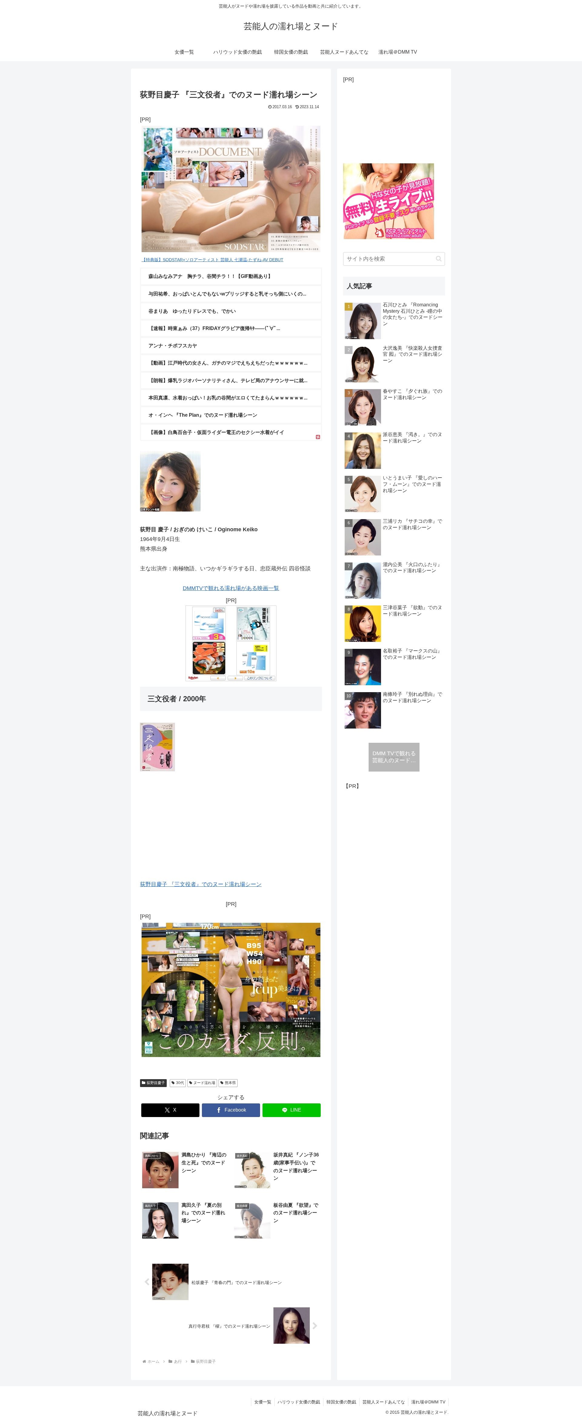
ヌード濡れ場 (204, 1083)
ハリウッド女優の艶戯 (299, 1401)
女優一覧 (262, 1401)
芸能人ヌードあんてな (384, 1401)
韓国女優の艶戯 (341, 1401)
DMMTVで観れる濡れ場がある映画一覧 (231, 588)
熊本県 (230, 1083)
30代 (180, 1083)
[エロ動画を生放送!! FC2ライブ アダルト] (388, 237)
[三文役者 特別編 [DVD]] (157, 769)
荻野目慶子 (156, 1083)
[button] (438, 258)
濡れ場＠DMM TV (428, 1401)
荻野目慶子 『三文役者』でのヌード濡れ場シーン (201, 884)
